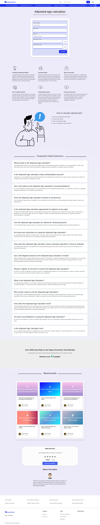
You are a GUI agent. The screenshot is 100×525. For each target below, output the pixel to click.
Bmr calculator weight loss (33, 499)
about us (44, 514)
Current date (36, 23)
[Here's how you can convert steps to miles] (72, 417)
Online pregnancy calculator (56, 503)
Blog (93, 2)
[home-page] (10, 2)
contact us (44, 516)
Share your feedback (50, 463)
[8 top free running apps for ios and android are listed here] (27, 389)
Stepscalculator (16, 523)
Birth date (35, 28)
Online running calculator (77, 503)
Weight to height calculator (33, 503)
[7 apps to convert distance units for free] (27, 417)
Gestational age (37, 39)
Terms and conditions (65, 514)
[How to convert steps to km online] (50, 389)
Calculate (63, 51)
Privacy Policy (63, 516)
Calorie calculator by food (77, 499)
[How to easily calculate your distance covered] (50, 417)
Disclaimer (62, 519)
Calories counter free (9, 503)
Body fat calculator (54, 499)
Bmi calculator (8, 499)
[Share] (60, 2)
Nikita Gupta (25, 405)
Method (35, 33)
